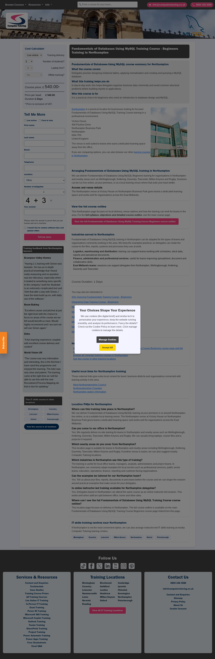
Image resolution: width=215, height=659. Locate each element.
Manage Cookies (107, 339)
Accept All (107, 347)
